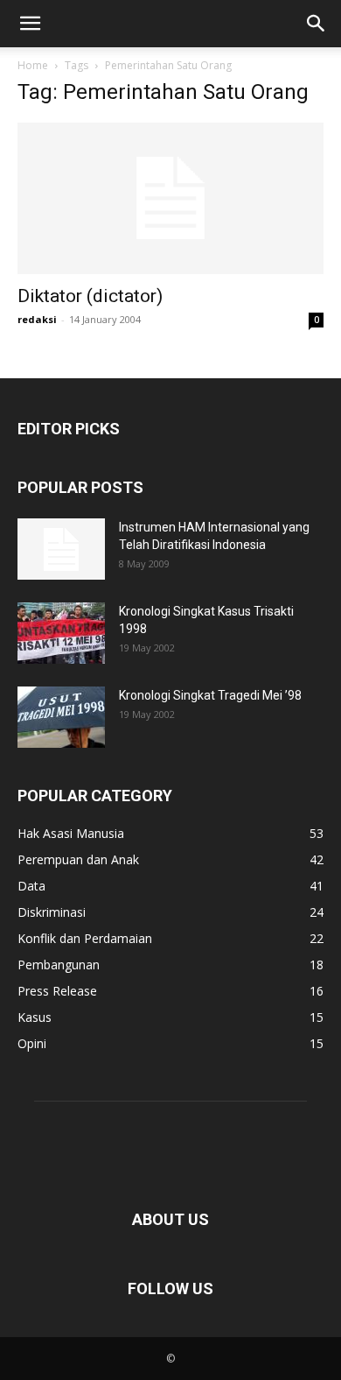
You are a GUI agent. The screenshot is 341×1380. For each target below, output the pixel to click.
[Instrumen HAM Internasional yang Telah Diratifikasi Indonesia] (61, 549)
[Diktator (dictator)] (170, 198)
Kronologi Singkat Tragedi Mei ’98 (210, 695)
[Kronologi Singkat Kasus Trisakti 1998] (61, 633)
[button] (30, 23)
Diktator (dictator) (90, 295)
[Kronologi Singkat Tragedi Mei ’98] (61, 717)
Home (32, 65)
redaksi (37, 319)
